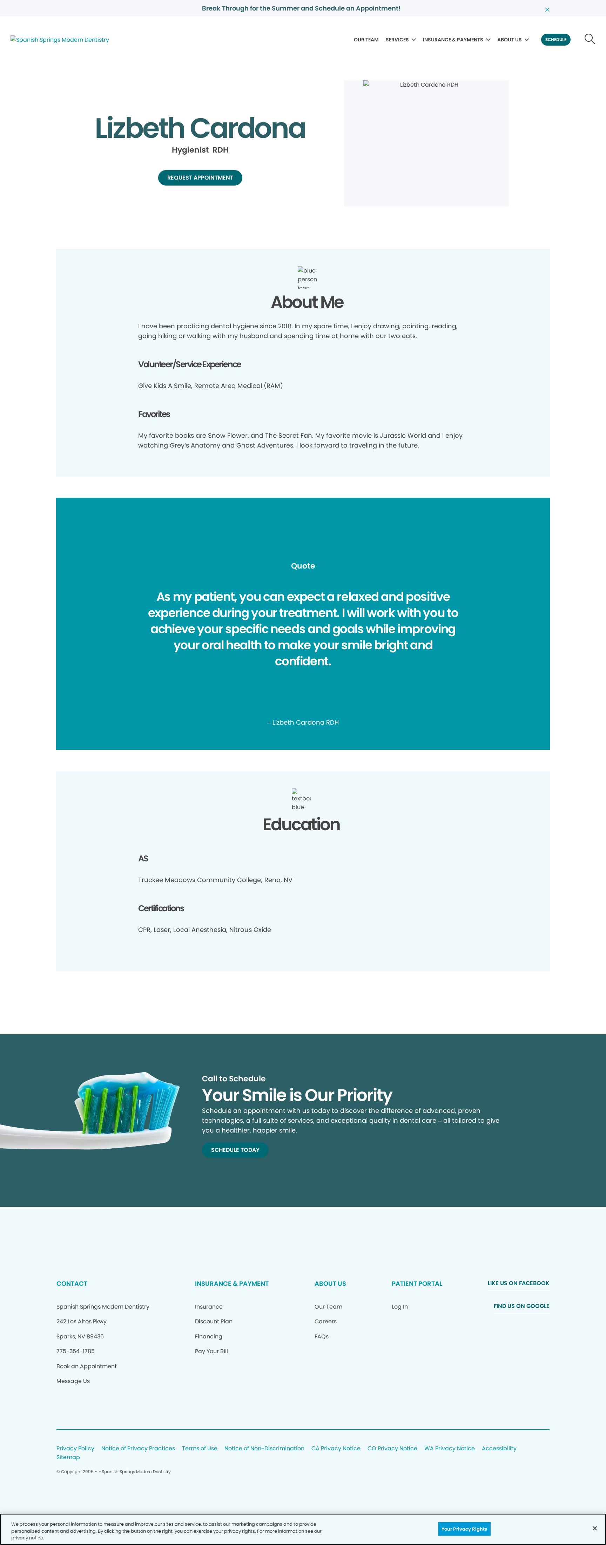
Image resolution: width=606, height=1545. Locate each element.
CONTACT (71, 1283)
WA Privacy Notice (449, 1448)
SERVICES (397, 39)
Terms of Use (199, 1448)
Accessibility (499, 1448)
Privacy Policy (75, 1448)
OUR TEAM (366, 39)
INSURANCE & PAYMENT (232, 1283)
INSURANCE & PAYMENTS (453, 39)
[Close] (594, 1528)
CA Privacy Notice (336, 1448)
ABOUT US (509, 39)
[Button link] (590, 40)
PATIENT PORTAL (417, 1283)
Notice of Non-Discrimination (264, 1448)
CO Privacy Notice (392, 1448)
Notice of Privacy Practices (138, 1448)
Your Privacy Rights (464, 1528)
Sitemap (68, 1457)
